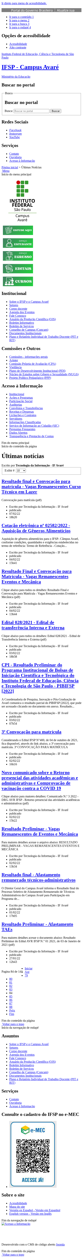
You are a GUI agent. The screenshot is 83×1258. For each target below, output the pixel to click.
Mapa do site (17, 1206)
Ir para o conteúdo (21, 16)
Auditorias (15, 404)
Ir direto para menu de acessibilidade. (24, 3)
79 (26, 975)
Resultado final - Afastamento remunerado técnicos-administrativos (38, 877)
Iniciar (28, 968)
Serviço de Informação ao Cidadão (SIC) (34, 425)
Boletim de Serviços (21, 326)
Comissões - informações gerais (28, 356)
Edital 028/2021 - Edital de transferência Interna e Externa (33, 625)
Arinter (13, 360)
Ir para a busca (19, 24)
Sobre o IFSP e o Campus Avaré (29, 301)
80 (10, 979)
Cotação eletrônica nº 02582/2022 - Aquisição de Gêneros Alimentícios (36, 528)
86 (10, 1000)
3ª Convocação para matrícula (31, 731)
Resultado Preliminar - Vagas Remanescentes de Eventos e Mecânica (40, 831)
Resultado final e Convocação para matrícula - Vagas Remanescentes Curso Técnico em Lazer (41, 486)
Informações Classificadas (25, 422)
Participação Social (20, 401)
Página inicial (10, 167)
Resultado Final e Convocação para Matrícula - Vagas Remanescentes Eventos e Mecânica (37, 576)
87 (10, 1003)
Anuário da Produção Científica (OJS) (32, 319)
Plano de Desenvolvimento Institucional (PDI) (37, 370)
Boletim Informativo (21, 322)
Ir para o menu (19, 20)
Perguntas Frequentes (22, 429)
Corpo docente (18, 308)
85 (10, 996)
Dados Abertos (18, 432)
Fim (11, 1014)
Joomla (60, 1244)
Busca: (9, 111)
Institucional (16, 394)
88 (10, 1007)
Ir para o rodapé (20, 27)
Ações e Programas (21, 397)
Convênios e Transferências (26, 408)
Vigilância (15, 367)
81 (10, 982)
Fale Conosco (17, 315)
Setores (13, 305)
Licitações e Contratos (22, 415)
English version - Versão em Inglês (30, 1213)
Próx (12, 1010)
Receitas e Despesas (21, 411)
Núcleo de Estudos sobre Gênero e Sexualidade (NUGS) (44, 374)
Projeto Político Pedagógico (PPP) (30, 377)
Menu (5, 170)
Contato (14, 153)
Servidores (15, 418)
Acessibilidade (18, 44)
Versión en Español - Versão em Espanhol (34, 1210)
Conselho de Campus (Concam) (28, 329)
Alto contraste (17, 47)
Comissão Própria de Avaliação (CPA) (32, 363)
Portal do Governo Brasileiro (32, 10)
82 (10, 986)
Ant (27, 972)
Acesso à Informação (22, 160)
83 (10, 989)
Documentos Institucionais (25, 333)
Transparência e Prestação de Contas (31, 436)
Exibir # (10, 470)
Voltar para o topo (13, 1024)
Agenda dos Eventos (22, 312)
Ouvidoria (15, 157)
